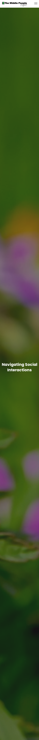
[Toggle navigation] (35, 3)
